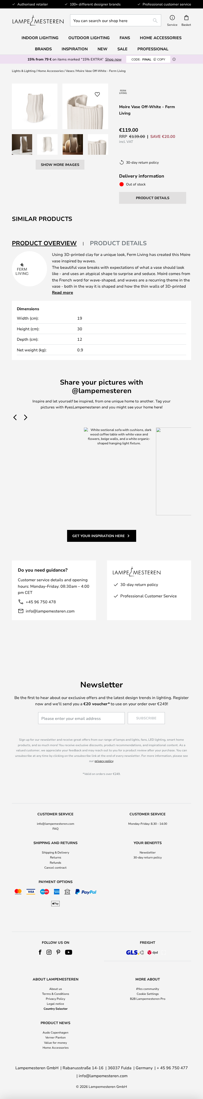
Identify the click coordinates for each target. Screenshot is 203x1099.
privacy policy (104, 761)
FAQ (55, 828)
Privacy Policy (55, 999)
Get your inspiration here (98, 535)
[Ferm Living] (123, 91)
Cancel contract (55, 867)
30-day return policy (147, 857)
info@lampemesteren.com (50, 610)
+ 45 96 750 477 (172, 1067)
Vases (70, 71)
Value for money (55, 1042)
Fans (125, 37)
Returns (55, 857)
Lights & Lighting (23, 71)
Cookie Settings (148, 994)
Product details (118, 243)
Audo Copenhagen (55, 1032)
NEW (102, 49)
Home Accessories (51, 71)
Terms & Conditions (55, 994)
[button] (22, 144)
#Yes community (147, 989)
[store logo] (38, 20)
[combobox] (115, 20)
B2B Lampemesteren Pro (147, 999)
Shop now (113, 59)
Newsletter (148, 852)
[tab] (48, 243)
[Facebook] (40, 952)
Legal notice (55, 1004)
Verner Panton (55, 1037)
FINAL (148, 59)
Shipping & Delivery (55, 852)
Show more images (60, 164)
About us (55, 989)
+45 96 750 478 (41, 601)
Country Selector (56, 1008)
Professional (152, 49)
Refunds (55, 862)
